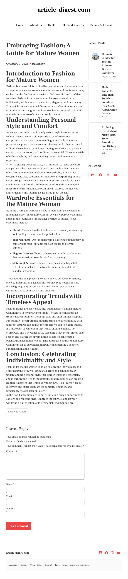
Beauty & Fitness (101, 25)
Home (20, 25)
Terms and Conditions (80, 565)
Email (10, 496)
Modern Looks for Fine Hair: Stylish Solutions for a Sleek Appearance (109, 98)
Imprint (48, 565)
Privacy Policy (61, 565)
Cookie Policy (36, 565)
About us (36, 25)
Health (52, 25)
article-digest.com (17, 553)
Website (10, 508)
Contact (23, 565)
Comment (12, 451)
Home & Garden (73, 25)
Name (10, 484)
